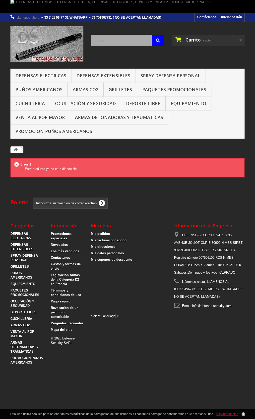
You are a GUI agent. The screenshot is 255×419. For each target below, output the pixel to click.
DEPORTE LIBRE (143, 103)
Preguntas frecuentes (67, 323)
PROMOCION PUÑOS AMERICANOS (53, 131)
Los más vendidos (65, 251)
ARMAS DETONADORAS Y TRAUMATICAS (119, 117)
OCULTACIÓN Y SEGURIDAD (85, 103)
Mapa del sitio (61, 330)
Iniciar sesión (231, 17)
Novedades (59, 245)
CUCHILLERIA (30, 103)
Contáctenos (206, 17)
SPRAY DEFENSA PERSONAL (170, 76)
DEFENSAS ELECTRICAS (40, 76)
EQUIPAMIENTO (188, 103)
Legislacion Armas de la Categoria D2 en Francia (65, 279)
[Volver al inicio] (15, 150)
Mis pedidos (100, 234)
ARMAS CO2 (85, 89)
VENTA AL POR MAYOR (40, 117)
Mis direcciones (103, 247)
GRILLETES (120, 89)
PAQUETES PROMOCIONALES (174, 89)
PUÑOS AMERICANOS (39, 89)
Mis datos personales (107, 253)
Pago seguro (60, 301)
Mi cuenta (102, 226)
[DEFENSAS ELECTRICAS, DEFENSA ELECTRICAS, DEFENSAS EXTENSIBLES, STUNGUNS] (46, 44)
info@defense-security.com (212, 306)
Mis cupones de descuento (111, 259)
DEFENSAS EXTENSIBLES (103, 76)
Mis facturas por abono (109, 240)
